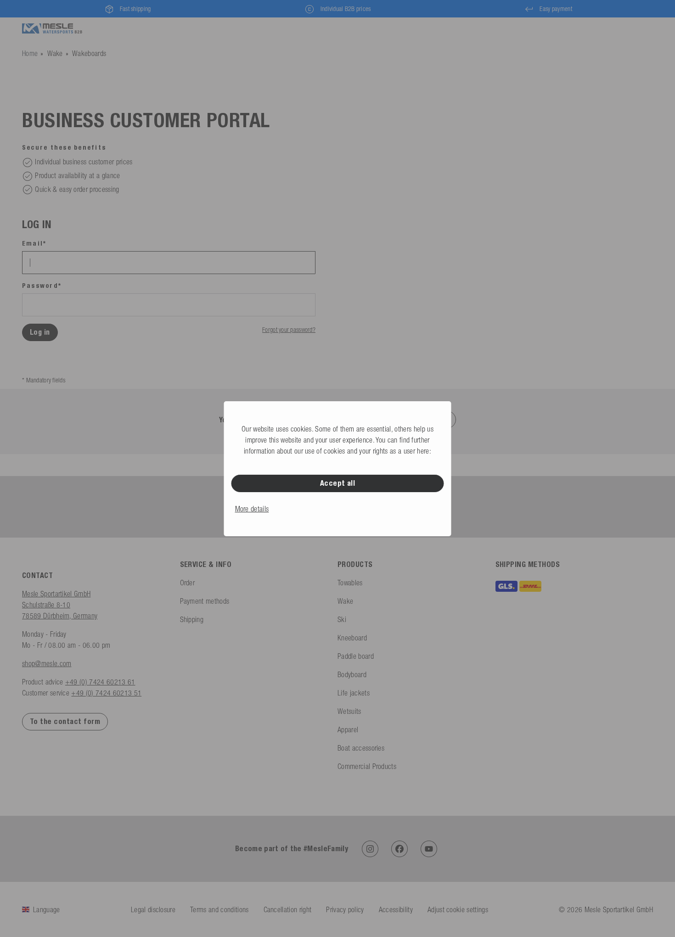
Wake (55, 53)
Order (187, 582)
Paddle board (356, 656)
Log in (40, 332)
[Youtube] (429, 849)
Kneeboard (352, 638)
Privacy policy (345, 909)
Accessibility (396, 909)
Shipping (192, 619)
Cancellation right (288, 909)
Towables (350, 582)
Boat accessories (361, 748)
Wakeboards (89, 53)
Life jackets (354, 693)
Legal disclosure (153, 909)
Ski (342, 619)
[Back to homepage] (52, 28)
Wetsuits (349, 711)
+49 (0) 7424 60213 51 (106, 693)
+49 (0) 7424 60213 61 (100, 682)
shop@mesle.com (46, 663)
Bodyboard (352, 674)
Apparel (348, 729)
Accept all (337, 483)
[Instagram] (370, 849)
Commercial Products (367, 766)
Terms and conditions (219, 909)
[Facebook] (399, 849)
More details (252, 509)
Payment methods (205, 601)
